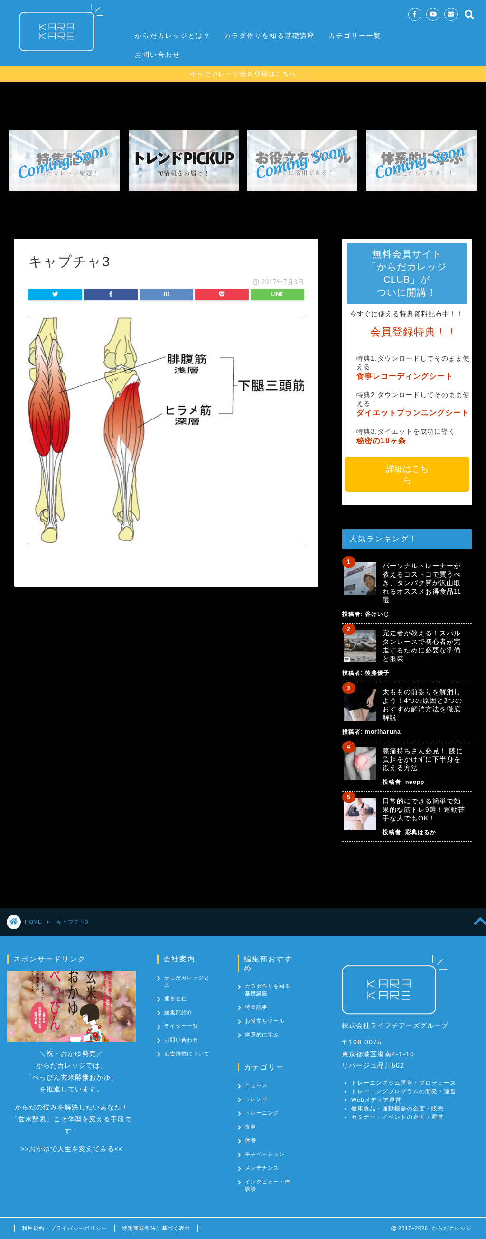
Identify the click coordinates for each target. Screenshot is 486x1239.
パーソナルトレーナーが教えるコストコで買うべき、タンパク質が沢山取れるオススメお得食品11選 (422, 583)
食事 (250, 1126)
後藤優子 (377, 673)
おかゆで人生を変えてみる (71, 1149)
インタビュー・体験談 (267, 1185)
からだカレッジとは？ (173, 35)
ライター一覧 (181, 1026)
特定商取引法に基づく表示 (156, 1228)
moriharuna (383, 731)
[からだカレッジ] (56, 56)
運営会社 (175, 998)
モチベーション (265, 1154)
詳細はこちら (406, 474)
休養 (250, 1140)
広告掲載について (187, 1053)
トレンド (256, 1099)
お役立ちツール (265, 1021)
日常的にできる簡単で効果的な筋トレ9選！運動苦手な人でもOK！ (424, 809)
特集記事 (256, 1007)
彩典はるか (420, 832)
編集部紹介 (178, 1012)
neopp (414, 782)
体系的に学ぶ (262, 1034)
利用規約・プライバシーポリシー (64, 1228)
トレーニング (262, 1113)
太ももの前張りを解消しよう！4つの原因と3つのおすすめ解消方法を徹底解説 (422, 704)
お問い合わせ (157, 54)
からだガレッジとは (187, 981)
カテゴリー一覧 (355, 35)
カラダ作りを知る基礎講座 (269, 35)
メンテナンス (262, 1168)
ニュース (256, 1085)
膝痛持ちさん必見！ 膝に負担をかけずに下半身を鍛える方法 (423, 759)
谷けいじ (377, 614)
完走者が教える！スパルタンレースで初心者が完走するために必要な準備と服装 (422, 645)
